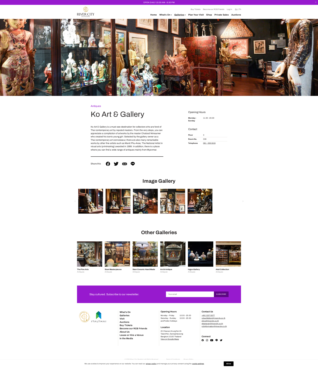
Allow (228, 364)
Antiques (96, 106)
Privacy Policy (188, 359)
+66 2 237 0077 (208, 315)
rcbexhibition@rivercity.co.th (213, 318)
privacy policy (151, 364)
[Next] (311, 57)
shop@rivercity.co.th (210, 321)
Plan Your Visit (196, 15)
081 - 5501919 (209, 143)
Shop (209, 15)
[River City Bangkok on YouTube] (211, 341)
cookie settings (198, 364)
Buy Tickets (195, 9)
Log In (229, 9)
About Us (125, 332)
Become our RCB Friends (213, 9)
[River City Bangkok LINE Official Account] (216, 341)
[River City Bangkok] (85, 12)
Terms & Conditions (173, 359)
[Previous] (6, 57)
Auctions (236, 15)
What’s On (164, 15)
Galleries (179, 15)
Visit (122, 318)
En (236, 9)
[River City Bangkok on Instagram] (207, 341)
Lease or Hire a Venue (132, 335)
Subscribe (221, 294)
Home (153, 15)
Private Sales (221, 15)
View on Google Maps (170, 339)
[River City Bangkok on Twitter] (221, 341)
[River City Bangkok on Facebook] (203, 341)
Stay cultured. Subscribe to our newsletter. (114, 294)
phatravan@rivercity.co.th (212, 324)
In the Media (126, 338)
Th (240, 9)
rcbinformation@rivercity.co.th (214, 326)
